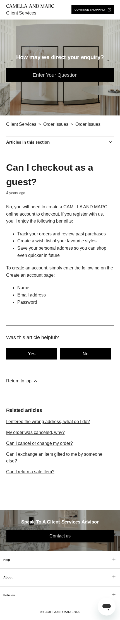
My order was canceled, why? (35, 432)
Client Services (21, 13)
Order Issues (55, 124)
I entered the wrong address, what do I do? (48, 421)
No (85, 353)
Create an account (24, 275)
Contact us (60, 536)
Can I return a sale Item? (30, 471)
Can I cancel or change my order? (39, 443)
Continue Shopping (90, 9)
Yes (31, 353)
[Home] (30, 6)
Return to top (19, 380)
